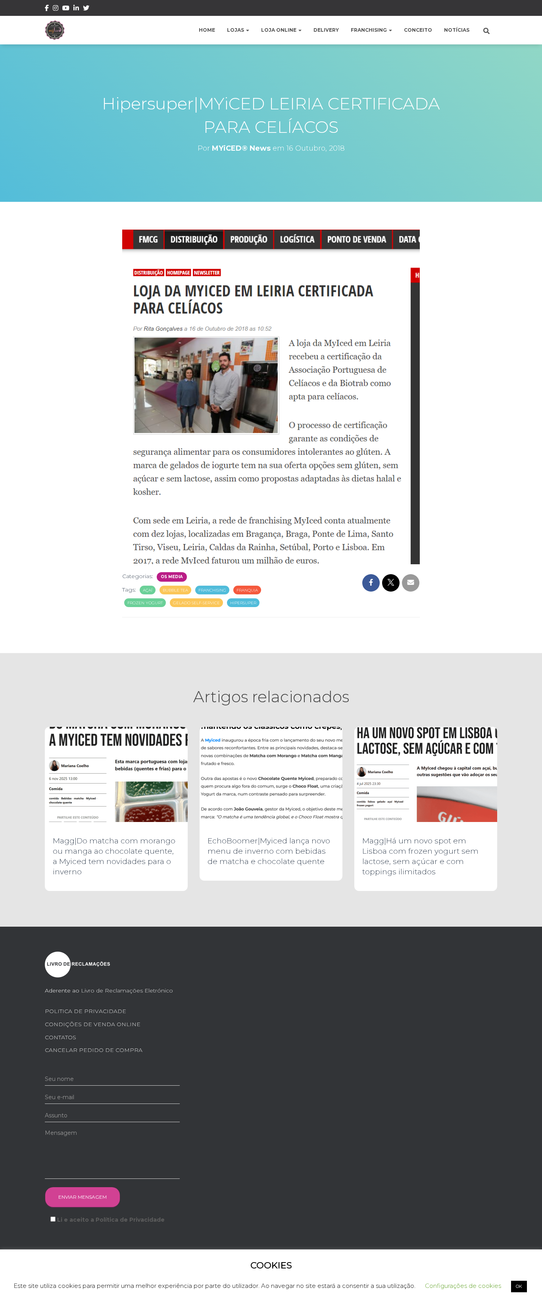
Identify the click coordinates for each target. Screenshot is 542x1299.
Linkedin (76, 9)
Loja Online (279, 30)
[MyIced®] (55, 30)
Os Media (172, 576)
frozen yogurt (145, 602)
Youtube (65, 9)
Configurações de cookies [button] (463, 1285)
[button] (247, 30)
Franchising (369, 30)
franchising (212, 590)
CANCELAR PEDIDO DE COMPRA (93, 1050)
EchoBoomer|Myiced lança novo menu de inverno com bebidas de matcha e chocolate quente (269, 851)
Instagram (55, 9)
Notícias (456, 30)
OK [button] (519, 1286)
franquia (247, 590)
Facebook (47, 9)
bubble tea (175, 590)
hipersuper (243, 602)
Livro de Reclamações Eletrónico (127, 990)
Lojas (236, 30)
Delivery (326, 30)
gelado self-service (196, 602)
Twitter (86, 9)
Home (207, 30)
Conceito (418, 30)
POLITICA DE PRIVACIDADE (85, 1011)
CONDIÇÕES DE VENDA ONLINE (92, 1024)
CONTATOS (60, 1037)
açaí (147, 590)
